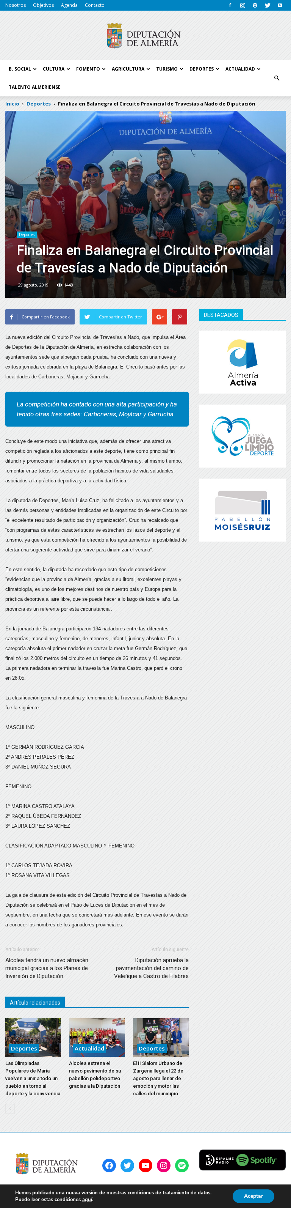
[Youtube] (280, 5)
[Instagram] (242, 5)
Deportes (26, 234)
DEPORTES (201, 69)
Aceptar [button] (253, 1196)
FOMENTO (88, 69)
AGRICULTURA (128, 69)
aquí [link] (87, 1199)
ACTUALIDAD (240, 69)
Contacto (95, 5)
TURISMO (167, 69)
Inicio (12, 103)
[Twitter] (267, 5)
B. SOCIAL (20, 69)
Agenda (69, 5)
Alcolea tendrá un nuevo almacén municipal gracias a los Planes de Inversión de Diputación (46, 968)
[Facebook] (230, 5)
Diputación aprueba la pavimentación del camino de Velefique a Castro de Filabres (151, 968)
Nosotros (15, 5)
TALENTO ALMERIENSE (35, 87)
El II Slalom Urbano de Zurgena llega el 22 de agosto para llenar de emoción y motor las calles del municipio (158, 1078)
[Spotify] (255, 5)
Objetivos (43, 5)
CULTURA (53, 69)
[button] (277, 78)
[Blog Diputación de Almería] (145, 36)
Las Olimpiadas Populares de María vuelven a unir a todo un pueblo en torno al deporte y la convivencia (32, 1078)
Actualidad (89, 1048)
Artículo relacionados (35, 1003)
